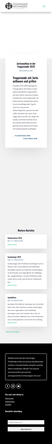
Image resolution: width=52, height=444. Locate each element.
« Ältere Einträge (12, 332)
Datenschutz (10, 401)
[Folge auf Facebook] (7, 386)
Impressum (9, 398)
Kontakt (8, 404)
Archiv (30, 70)
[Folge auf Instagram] (13, 386)
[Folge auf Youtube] (18, 386)
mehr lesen (12, 244)
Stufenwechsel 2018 (15, 238)
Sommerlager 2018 (14, 257)
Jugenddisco (12, 297)
